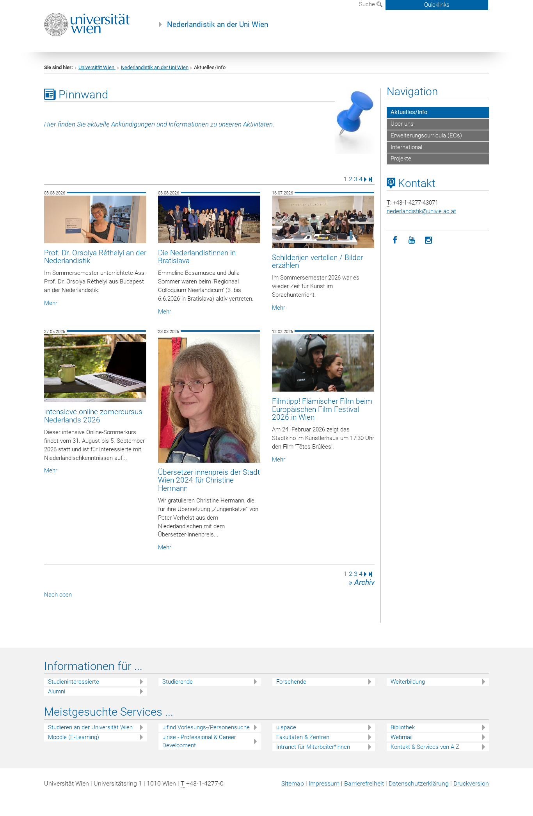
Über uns (402, 123)
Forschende (291, 681)
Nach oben (58, 594)
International (406, 147)
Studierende (177, 681)
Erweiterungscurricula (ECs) (426, 135)
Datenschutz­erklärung (419, 783)
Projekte (401, 158)
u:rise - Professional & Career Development (199, 741)
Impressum (324, 783)
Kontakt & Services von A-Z (425, 746)
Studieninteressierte (73, 681)
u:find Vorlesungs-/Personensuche (206, 727)
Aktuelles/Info (409, 112)
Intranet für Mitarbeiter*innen (313, 746)
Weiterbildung (408, 681)
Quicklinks (436, 4)
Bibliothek (403, 727)
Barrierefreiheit (364, 783)
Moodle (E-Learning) (73, 737)
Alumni (56, 691)
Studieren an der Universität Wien (90, 727)
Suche (368, 4)
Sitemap (292, 783)
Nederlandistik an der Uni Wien (217, 24)
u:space (286, 727)
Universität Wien (96, 67)
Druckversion (471, 783)
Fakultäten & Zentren (302, 737)
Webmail (401, 737)
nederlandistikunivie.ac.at (421, 211)
